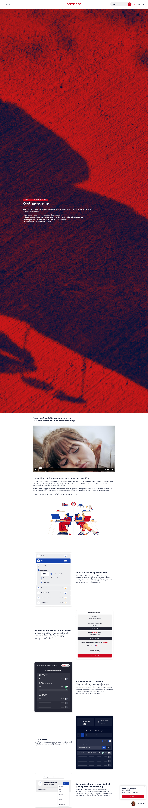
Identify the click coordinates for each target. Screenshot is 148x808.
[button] (6, 4)
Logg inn (140, 4)
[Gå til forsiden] (74, 4)
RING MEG (133, 796)
